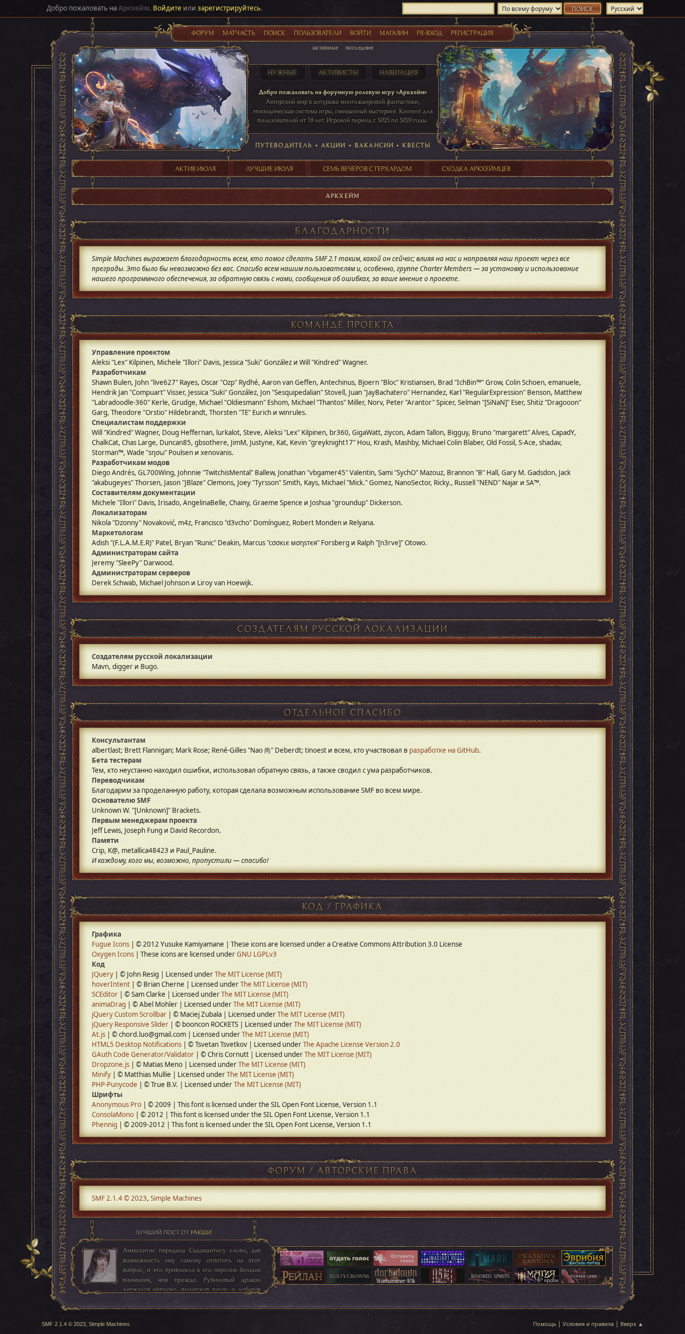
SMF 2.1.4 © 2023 (119, 1198)
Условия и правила (588, 1323)
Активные (325, 47)
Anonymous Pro (116, 1104)
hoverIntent (111, 984)
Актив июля (195, 168)
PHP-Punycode (114, 1084)
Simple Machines (176, 1198)
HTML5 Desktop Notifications (137, 1044)
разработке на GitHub (444, 750)
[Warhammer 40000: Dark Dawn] (396, 1276)
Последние (359, 47)
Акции (333, 145)
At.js (98, 1034)
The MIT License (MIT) (248, 974)
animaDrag (109, 1004)
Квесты (416, 145)
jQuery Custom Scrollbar (129, 1014)
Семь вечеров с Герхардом (367, 168)
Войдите (167, 8)
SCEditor (105, 994)
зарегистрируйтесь (229, 8)
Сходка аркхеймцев (476, 168)
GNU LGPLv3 (257, 954)
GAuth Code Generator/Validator (143, 1054)
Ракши (201, 1232)
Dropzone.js (110, 1064)
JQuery (102, 974)
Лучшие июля (269, 168)
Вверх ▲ (631, 1323)
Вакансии (374, 145)
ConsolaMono (113, 1114)
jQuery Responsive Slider (130, 1024)
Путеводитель (283, 145)
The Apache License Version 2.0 (351, 1044)
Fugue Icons (110, 944)
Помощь (544, 1323)
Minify (101, 1074)
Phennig (104, 1124)
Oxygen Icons (113, 954)
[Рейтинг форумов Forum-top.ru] (349, 1258)
